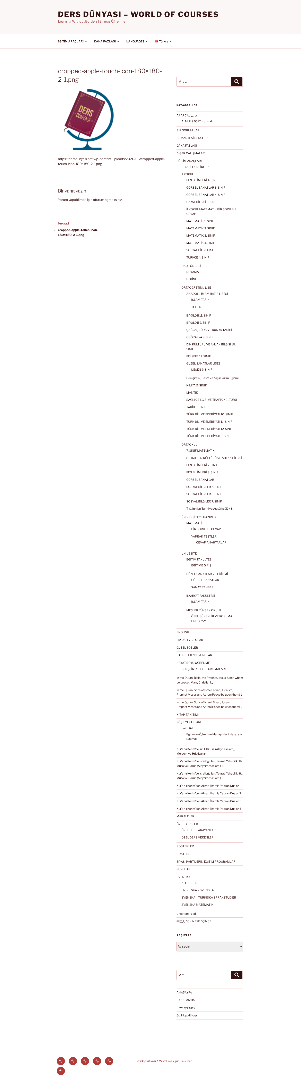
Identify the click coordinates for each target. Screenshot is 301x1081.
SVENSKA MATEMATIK (197, 904)
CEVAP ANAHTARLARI (211, 542)
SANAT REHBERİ (202, 587)
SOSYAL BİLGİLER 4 (199, 250)
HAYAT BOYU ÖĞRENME (193, 662)
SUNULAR (183, 869)
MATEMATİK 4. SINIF (200, 243)
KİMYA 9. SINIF (196, 385)
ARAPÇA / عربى (187, 115)
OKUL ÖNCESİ (191, 266)
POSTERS (183, 853)
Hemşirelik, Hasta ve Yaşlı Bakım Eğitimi (212, 378)
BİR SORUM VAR (188, 130)
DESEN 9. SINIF (201, 369)
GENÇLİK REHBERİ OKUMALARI (203, 669)
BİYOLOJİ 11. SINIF (198, 315)
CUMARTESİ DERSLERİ (192, 138)
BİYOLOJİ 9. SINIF (198, 322)
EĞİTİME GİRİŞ (201, 565)
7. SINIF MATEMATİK (200, 450)
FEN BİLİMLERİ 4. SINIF (202, 180)
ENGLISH (183, 632)
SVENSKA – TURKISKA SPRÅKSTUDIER (208, 897)
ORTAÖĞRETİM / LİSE (196, 287)
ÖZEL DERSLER (187, 824)
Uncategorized (186, 913)
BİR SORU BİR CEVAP (206, 529)
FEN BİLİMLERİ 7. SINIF (202, 465)
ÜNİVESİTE (189, 553)
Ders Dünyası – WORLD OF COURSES (138, 14)
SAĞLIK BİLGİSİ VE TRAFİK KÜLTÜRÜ (211, 399)
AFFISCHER (189, 883)
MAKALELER (185, 816)
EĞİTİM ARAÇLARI (71, 41)
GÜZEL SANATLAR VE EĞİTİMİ (207, 574)
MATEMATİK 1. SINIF (200, 221)
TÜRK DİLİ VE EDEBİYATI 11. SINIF (209, 421)
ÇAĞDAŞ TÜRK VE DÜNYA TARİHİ (209, 329)
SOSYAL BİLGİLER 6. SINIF (204, 494)
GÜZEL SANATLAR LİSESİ (203, 363)
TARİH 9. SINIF (196, 407)
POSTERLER (185, 846)
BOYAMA (192, 271)
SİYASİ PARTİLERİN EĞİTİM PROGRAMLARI (206, 861)
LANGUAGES (135, 41)
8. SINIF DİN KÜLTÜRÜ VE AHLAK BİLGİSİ (214, 458)
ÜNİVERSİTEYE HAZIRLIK (198, 517)
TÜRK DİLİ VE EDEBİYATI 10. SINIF (209, 414)
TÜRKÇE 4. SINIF (197, 257)
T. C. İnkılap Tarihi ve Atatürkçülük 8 (209, 508)
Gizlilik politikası (187, 1015)
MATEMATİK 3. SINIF (200, 235)
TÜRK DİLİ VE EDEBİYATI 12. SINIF (209, 429)
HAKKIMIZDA (186, 1000)
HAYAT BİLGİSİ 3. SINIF (201, 202)
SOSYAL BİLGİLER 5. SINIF (204, 487)
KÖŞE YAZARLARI (189, 722)
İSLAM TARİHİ (200, 299)
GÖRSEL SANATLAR (200, 479)
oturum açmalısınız (107, 200)
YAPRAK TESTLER (204, 536)
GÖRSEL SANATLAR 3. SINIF (205, 187)
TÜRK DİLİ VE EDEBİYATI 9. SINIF (208, 436)
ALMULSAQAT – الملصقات (198, 121)
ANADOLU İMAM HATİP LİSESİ (207, 293)
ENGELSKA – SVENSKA (197, 890)
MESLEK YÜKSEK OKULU (203, 610)
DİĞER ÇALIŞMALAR (191, 153)
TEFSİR (196, 307)
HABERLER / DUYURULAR (194, 655)
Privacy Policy (186, 1007)
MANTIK (192, 392)
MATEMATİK (195, 523)
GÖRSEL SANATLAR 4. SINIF (205, 194)
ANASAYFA (184, 992)
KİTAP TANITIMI (188, 714)
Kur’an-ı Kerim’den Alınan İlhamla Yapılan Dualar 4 (209, 808)
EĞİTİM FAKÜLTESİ (199, 559)
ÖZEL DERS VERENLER (197, 837)
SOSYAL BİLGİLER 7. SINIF (204, 501)
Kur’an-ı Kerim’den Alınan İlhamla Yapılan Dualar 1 (209, 785)
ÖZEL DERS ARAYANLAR (198, 830)
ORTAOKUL (189, 444)
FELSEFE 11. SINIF (198, 356)
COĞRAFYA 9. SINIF (199, 337)
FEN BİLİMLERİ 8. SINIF (202, 472)
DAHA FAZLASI (105, 41)
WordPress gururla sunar (175, 1061)
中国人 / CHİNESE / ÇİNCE (194, 921)
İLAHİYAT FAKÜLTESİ (200, 595)
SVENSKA (183, 877)
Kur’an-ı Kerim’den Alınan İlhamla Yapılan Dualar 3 (209, 801)
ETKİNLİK (193, 279)
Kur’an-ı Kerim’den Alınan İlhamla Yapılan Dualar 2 (209, 793)
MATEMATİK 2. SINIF (200, 228)
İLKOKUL (187, 174)
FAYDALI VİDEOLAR (190, 639)
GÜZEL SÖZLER (187, 647)
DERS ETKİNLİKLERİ (195, 167)
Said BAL (187, 728)
